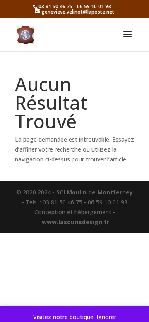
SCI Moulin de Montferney (94, 192)
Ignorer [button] (106, 317)
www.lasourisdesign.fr (75, 222)
